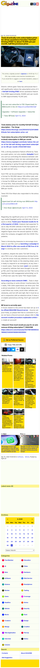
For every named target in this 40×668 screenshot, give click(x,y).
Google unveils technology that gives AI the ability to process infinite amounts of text (29, 449)
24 (12, 541)
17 (12, 537)
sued (26, 266)
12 (20, 534)
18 (16, 537)
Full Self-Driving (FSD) (11, 91)
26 (20, 541)
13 (24, 534)
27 (24, 541)
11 (16, 534)
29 (32, 541)
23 (7, 541)
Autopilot (30, 154)
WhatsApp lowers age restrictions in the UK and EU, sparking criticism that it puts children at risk (10, 449)
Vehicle (27, 457)
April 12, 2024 (20, 116)
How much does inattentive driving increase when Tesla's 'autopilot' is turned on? (7, 399)
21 (28, 537)
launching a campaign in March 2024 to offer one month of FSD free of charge (20, 246)
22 (32, 537)
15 (32, 534)
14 (28, 534)
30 (8, 545)
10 (12, 534)
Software (20, 457)
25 (16, 541)
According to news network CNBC (14, 281)
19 (20, 537)
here (20, 81)
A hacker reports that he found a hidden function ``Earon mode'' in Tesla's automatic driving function (19, 400)
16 (7, 537)
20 (24, 537)
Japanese (24, 73)
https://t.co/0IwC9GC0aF (27, 107)
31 (12, 545)
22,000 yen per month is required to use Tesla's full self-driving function (7, 368)
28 (28, 541)
